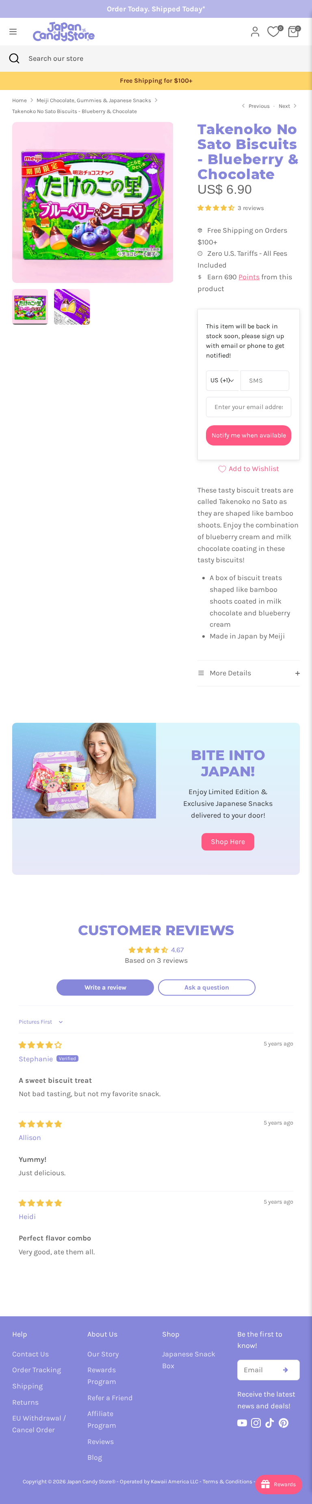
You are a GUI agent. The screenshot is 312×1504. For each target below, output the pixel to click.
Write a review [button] (105, 987)
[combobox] (68, 58)
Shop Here (228, 841)
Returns (25, 1402)
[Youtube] (242, 1423)
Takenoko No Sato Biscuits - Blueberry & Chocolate (74, 111)
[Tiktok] (270, 1423)
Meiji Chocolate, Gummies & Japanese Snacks (94, 100)
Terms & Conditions (227, 1481)
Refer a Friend (110, 1397)
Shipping (27, 1386)
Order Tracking (36, 1369)
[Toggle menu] (13, 31)
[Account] (255, 29)
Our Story (103, 1354)
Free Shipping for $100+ (156, 80)
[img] (40, 1045)
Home (19, 100)
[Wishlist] (273, 31)
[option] (156, 81)
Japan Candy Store (89, 1481)
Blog (94, 1457)
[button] (216, 208)
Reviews (100, 1441)
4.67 (177, 949)
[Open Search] (14, 58)
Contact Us (30, 1354)
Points (249, 276)
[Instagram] (256, 1423)
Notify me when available (249, 435)
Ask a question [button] (206, 987)
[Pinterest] (283, 1423)
